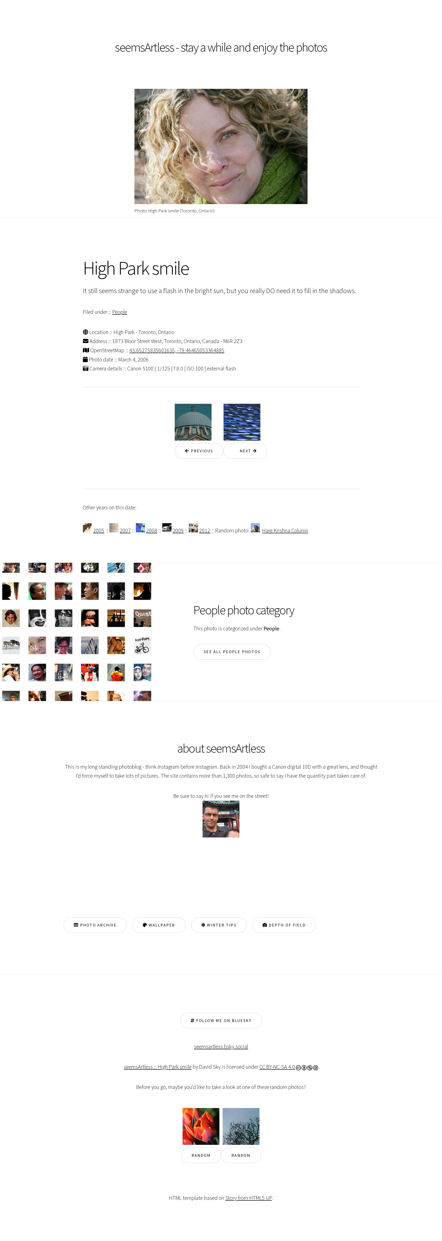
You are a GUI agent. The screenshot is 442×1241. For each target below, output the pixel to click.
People (119, 311)
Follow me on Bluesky (223, 1020)
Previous (201, 450)
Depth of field (286, 925)
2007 (125, 530)
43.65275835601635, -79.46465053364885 (176, 350)
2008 (151, 530)
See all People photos (232, 651)
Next (243, 450)
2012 (204, 530)
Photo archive (97, 925)
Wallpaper (161, 925)
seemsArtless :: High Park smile (158, 1066)
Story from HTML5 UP (248, 1197)
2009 (178, 530)
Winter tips (221, 925)
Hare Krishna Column (285, 530)
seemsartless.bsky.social (221, 1046)
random (201, 1155)
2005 (98, 530)
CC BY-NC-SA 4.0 (277, 1066)
